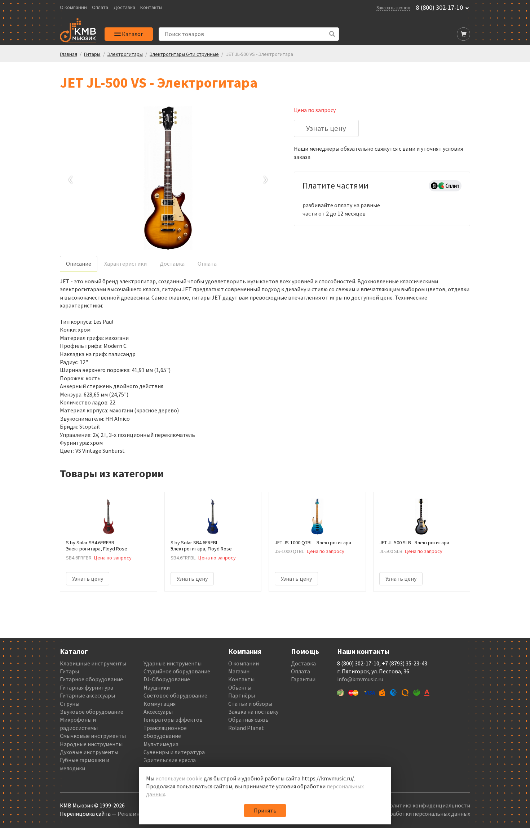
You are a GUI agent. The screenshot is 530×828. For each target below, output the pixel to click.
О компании (73, 7)
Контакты (151, 7)
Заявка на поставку (253, 711)
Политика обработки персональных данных (413, 813)
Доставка (124, 7)
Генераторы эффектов (173, 719)
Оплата (100, 7)
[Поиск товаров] (332, 34)
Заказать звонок (393, 7)
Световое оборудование (175, 695)
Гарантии (303, 679)
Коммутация (159, 703)
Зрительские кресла (169, 759)
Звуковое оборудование (91, 711)
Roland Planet (246, 727)
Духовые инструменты (89, 752)
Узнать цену (326, 128)
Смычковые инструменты (93, 735)
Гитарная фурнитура (86, 687)
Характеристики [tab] (125, 263)
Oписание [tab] (78, 263)
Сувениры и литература (174, 752)
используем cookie (179, 778)
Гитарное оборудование (91, 679)
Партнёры (241, 695)
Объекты (239, 687)
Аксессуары (158, 711)
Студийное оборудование (176, 671)
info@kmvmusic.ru (360, 679)
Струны (69, 703)
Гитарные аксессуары (87, 695)
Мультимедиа (160, 744)
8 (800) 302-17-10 (439, 7)
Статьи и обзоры (250, 703)
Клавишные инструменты (93, 663)
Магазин (238, 671)
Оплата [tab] (207, 263)
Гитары (69, 671)
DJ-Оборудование (166, 679)
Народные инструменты (91, 744)
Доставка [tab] (172, 263)
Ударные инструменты (172, 663)
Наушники (156, 687)
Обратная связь (248, 719)
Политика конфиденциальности (428, 805)
